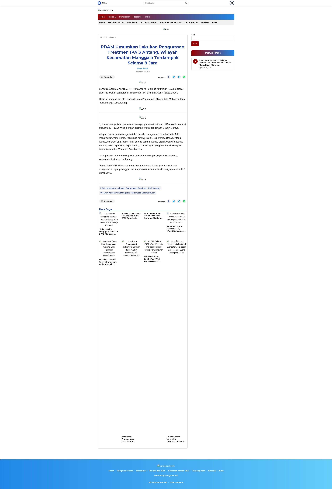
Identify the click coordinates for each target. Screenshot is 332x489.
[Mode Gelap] (232, 3)
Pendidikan (124, 17)
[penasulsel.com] (105, 10)
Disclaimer (132, 22)
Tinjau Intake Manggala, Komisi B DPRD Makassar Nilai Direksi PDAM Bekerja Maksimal (108, 231)
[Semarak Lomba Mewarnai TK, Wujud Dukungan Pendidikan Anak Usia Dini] (176, 218)
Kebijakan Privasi (116, 22)
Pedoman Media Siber (170, 22)
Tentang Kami (191, 22)
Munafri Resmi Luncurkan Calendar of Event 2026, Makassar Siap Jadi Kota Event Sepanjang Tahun (175, 439)
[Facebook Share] (169, 77)
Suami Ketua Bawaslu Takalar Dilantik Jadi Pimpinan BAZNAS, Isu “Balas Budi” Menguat (215, 62)
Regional (137, 17)
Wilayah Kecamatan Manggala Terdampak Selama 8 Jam (127, 193)
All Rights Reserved (158, 482)
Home (102, 17)
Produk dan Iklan (149, 22)
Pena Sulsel (142, 68)
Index (147, 17)
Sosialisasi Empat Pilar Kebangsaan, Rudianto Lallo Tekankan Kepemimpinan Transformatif (107, 262)
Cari (193, 34)
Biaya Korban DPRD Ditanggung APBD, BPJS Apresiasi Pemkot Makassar (131, 215)
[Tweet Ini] (174, 77)
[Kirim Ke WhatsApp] (184, 77)
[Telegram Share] (179, 77)
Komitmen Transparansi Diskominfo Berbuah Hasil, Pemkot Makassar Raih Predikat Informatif (130, 439)
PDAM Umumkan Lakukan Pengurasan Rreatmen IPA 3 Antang (130, 188)
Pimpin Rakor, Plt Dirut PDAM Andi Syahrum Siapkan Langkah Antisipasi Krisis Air (153, 215)
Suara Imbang (177, 482)
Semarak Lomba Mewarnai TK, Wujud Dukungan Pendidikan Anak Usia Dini (175, 228)
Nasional (112, 17)
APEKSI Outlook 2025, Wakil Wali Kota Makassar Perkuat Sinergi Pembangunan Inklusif (152, 259)
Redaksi (205, 22)
